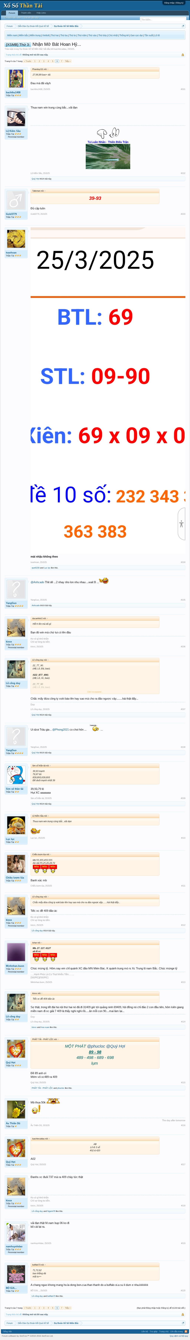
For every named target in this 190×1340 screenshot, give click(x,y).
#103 (183, 214)
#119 (183, 1243)
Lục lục (47, 568)
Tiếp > (68, 61)
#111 (183, 886)
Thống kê (124, 35)
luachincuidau (60, 49)
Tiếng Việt (7, 1331)
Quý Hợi (35, 179)
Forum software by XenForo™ (27, 1336)
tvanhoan (11, 252)
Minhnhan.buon (15, 966)
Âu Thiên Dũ (13, 1123)
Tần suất (148, 35)
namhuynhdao (14, 1246)
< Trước (27, 61)
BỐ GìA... (11, 1288)
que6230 (36, 568)
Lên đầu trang (176, 1331)
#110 (183, 838)
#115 (183, 1082)
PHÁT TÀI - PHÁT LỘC (42, 1088)
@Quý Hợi (115, 1046)
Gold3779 (11, 214)
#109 (183, 798)
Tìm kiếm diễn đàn (12, 18)
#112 (183, 925)
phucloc (60, 1088)
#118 (183, 1205)
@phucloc (96, 1046)
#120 (183, 1290)
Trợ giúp (153, 1331)
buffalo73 (51, 1296)
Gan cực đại (136, 35)
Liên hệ (144, 1331)
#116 (183, 1125)
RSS (186, 1331)
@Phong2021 (60, 729)
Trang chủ (163, 1331)
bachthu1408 (13, 92)
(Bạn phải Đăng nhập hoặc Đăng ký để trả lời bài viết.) (161, 1308)
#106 (183, 646)
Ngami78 (51, 1211)
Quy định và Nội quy (179, 1336)
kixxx (9, 641)
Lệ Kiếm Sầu (13, 131)
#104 (183, 562)
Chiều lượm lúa (15, 877)
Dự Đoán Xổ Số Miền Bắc (31, 49)
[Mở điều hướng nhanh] (183, 26)
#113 (183, 982)
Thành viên (26, 13)
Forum (12, 13)
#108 (183, 747)
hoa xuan (45, 1027)
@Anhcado (37, 582)
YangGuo (11, 603)
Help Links (41, 13)
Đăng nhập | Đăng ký (174, 3)
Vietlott (45, 35)
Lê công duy (13, 683)
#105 (183, 600)
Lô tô (157, 35)
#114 (183, 1022)
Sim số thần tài (14, 788)
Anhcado (36, 605)
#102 (183, 173)
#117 (183, 1164)
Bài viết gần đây (31, 18)
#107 (183, 709)
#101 (183, 89)
